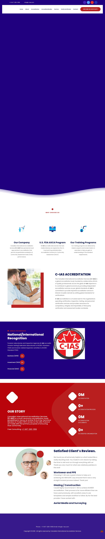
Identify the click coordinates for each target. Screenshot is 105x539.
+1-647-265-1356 (14, 2)
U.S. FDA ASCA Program (52, 242)
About (27, 9)
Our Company (22, 242)
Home (21, 9)
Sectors (56, 9)
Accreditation (35, 9)
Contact (75, 9)
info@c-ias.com (29, 2)
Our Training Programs (83, 242)
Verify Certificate (66, 9)
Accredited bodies (47, 9)
